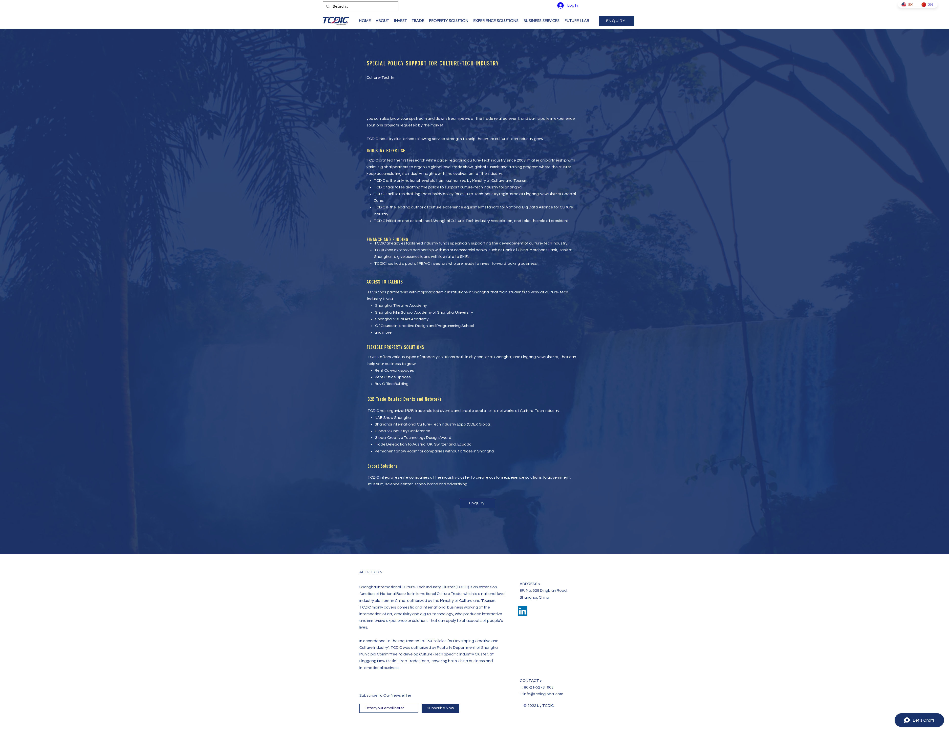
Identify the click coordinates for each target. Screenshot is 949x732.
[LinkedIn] (522, 611)
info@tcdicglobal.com (543, 694)
